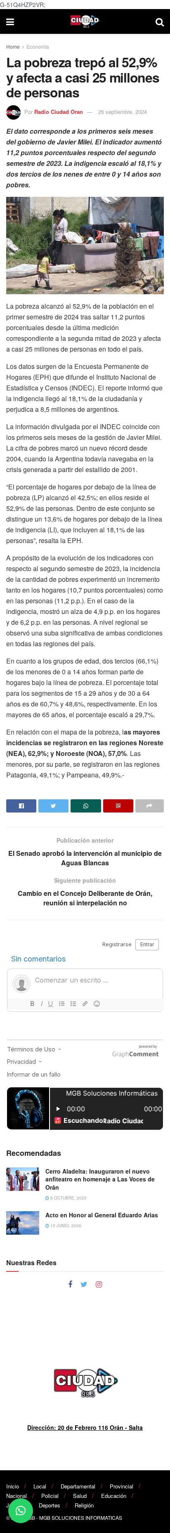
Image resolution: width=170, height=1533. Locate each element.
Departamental (78, 1486)
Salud (80, 1496)
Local (39, 1486)
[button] (20, 1510)
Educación (113, 1496)
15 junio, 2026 (65, 1225)
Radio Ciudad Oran (58, 112)
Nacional (16, 1496)
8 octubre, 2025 (68, 1198)
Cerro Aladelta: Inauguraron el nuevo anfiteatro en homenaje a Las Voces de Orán (100, 1179)
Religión (84, 1505)
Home (13, 46)
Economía (37, 46)
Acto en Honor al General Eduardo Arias (101, 1215)
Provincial (121, 1486)
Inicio (12, 1486)
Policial (50, 1496)
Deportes (49, 1505)
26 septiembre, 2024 (122, 112)
